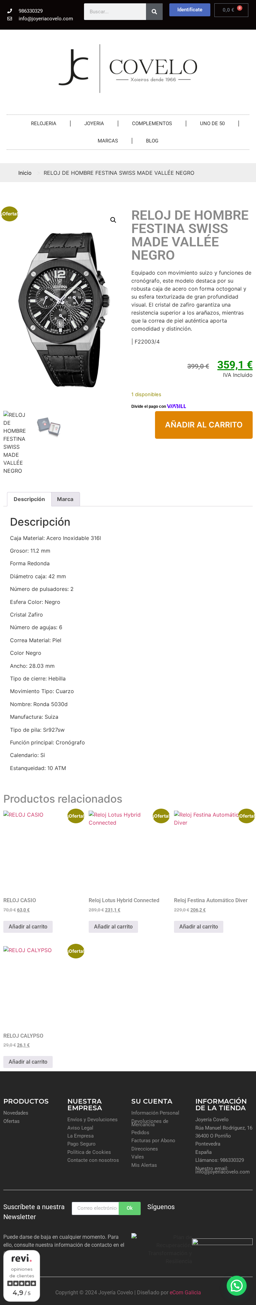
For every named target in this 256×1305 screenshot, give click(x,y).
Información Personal (155, 1113)
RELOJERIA (43, 124)
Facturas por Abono (153, 1141)
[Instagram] (200, 1210)
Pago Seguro (81, 1144)
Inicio (25, 172)
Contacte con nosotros (93, 1160)
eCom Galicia (185, 1292)
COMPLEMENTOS (152, 124)
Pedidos (140, 1133)
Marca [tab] (65, 499)
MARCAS (108, 141)
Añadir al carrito (204, 424)
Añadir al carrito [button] (28, 926)
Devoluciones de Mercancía (149, 1123)
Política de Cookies (89, 1152)
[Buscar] (154, 11)
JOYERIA (94, 124)
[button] (113, 220)
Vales (137, 1157)
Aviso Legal (80, 1128)
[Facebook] (181, 1210)
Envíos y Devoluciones (92, 1120)
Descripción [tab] (29, 499)
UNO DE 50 (212, 124)
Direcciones (144, 1149)
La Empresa (80, 1136)
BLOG (152, 141)
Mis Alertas (144, 1165)
